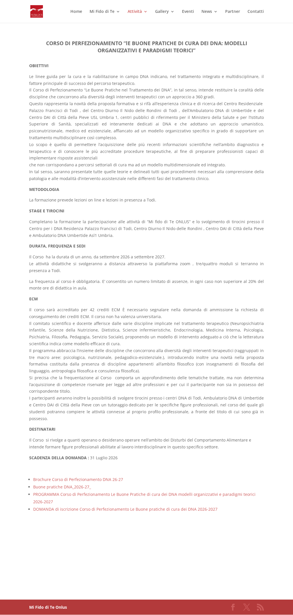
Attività (135, 11)
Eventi (188, 11)
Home (76, 11)
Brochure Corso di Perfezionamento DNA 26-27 (78, 479)
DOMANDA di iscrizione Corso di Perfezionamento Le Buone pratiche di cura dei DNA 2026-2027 (125, 509)
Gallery (162, 11)
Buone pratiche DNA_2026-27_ (62, 487)
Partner (232, 11)
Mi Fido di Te (102, 11)
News (206, 11)
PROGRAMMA (46, 494)
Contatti (256, 11)
